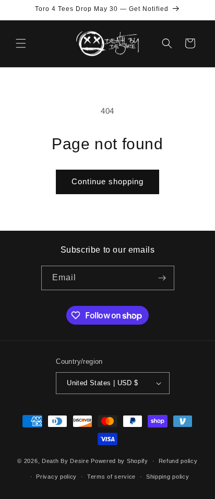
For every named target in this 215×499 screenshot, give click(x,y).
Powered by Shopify (119, 461)
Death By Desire (65, 461)
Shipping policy (167, 476)
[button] (20, 43)
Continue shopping (107, 181)
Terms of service (111, 476)
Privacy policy (56, 476)
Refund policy (178, 461)
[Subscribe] (162, 278)
